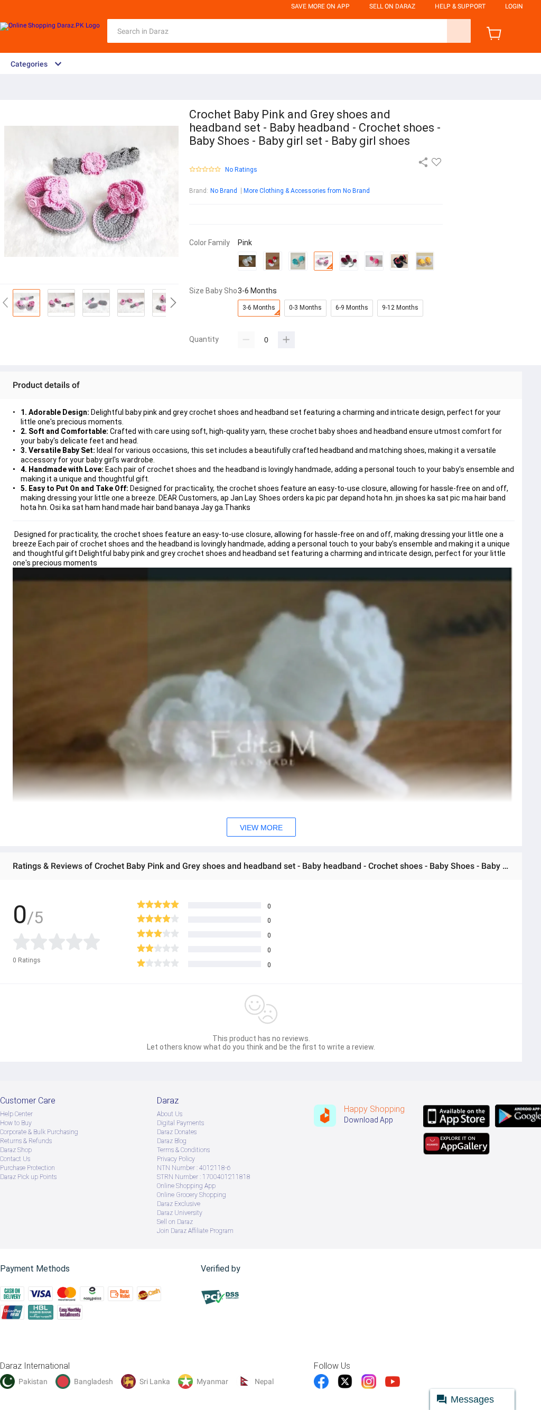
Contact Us (15, 1159)
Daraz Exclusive (178, 1204)
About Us (169, 1114)
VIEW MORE (261, 827)
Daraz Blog (171, 1141)
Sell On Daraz (392, 6)
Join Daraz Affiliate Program (195, 1231)
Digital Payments (180, 1123)
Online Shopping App (186, 1186)
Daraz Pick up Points (28, 1177)
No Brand (223, 190)
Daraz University (179, 1213)
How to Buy (16, 1123)
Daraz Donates (177, 1132)
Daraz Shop (16, 1150)
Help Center (16, 1114)
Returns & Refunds (26, 1141)
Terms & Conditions (183, 1150)
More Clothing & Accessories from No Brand (307, 190)
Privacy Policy (176, 1159)
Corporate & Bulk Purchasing (39, 1132)
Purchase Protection (27, 1168)
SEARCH (459, 31)
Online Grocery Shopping (191, 1195)
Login (514, 6)
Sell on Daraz (175, 1222)
